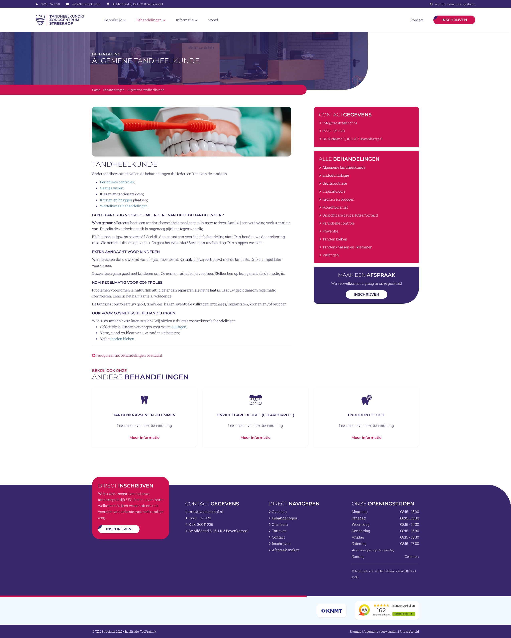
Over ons (279, 511)
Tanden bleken (334, 239)
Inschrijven (454, 20)
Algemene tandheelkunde (343, 167)
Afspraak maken (286, 549)
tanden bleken (122, 338)
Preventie (330, 231)
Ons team (280, 524)
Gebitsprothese (334, 183)
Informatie (185, 20)
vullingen (201, 304)
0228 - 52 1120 (50, 4)
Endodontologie (335, 175)
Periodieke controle (338, 223)
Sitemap (355, 631)
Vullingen (330, 255)
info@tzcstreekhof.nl (86, 4)
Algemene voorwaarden (380, 631)
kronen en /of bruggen (268, 304)
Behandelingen (149, 20)
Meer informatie (144, 437)
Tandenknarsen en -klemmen (347, 247)
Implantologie (333, 191)
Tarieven (279, 530)
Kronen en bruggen (116, 200)
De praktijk (113, 20)
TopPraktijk (148, 631)
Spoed (213, 20)
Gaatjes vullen (111, 188)
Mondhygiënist (335, 207)
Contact (416, 20)
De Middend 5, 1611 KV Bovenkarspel (137, 4)
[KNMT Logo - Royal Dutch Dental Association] (331, 610)
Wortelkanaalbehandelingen (124, 206)
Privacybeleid (409, 631)
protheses (218, 304)
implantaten (238, 304)
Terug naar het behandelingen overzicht (128, 355)
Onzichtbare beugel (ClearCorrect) (350, 215)
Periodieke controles (117, 182)
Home (96, 90)
